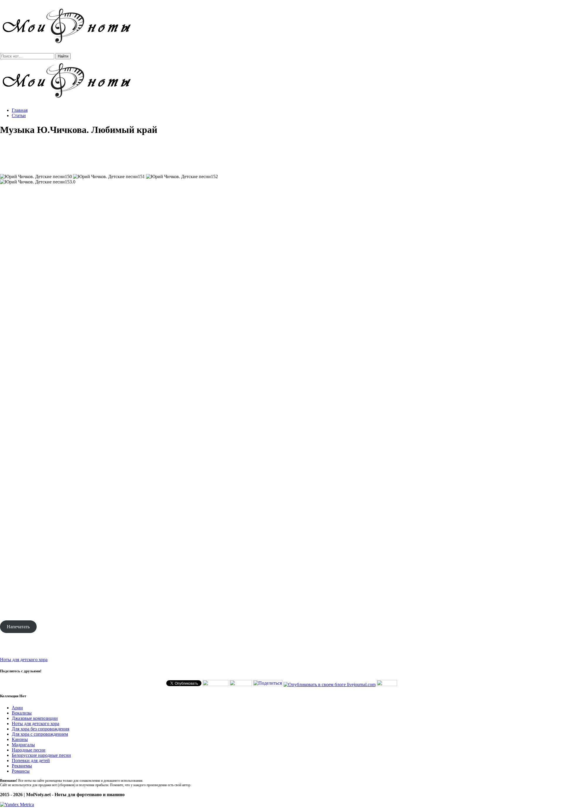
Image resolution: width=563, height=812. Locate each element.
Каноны (20, 739)
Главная (20, 110)
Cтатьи (19, 115)
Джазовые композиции (35, 718)
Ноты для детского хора (24, 659)
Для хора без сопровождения (40, 728)
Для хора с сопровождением (40, 734)
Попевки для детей (31, 760)
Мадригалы (23, 744)
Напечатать (18, 626)
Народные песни (28, 749)
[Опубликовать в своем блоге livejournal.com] (330, 684)
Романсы (21, 771)
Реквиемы (22, 765)
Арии (17, 707)
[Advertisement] (281, 155)
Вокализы (22, 712)
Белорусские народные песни (41, 755)
